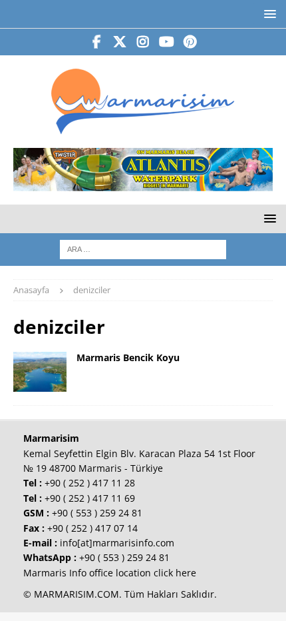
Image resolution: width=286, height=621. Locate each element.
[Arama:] (143, 248)
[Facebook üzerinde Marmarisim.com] (96, 42)
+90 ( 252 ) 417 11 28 (90, 482)
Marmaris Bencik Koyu (128, 357)
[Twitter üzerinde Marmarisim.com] (120, 42)
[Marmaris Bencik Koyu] (40, 372)
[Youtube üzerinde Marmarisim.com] (166, 42)
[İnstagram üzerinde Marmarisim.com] (143, 42)
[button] (268, 13)
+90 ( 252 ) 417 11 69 (90, 498)
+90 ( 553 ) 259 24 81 (97, 512)
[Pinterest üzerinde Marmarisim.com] (190, 42)
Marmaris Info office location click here (109, 572)
